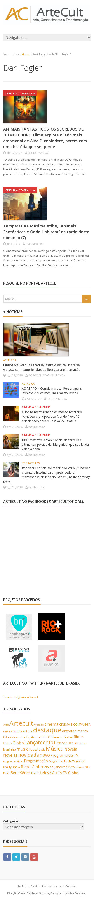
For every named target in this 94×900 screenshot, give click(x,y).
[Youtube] (34, 857)
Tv (59, 772)
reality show (11, 767)
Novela (70, 749)
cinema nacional (13, 731)
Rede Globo (32, 766)
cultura (27, 731)
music (22, 749)
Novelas (10, 755)
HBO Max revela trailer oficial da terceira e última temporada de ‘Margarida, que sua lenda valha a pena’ (55, 444)
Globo (18, 742)
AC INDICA (9, 360)
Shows (80, 767)
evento (58, 737)
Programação (36, 760)
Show (70, 766)
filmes (7, 743)
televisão (48, 772)
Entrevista (9, 737)
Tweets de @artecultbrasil (20, 697)
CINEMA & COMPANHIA (20, 93)
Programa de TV (64, 755)
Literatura (64, 742)
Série (15, 772)
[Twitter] (16, 857)
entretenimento (75, 731)
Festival (68, 737)
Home (26, 54)
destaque (47, 730)
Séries (25, 772)
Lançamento (38, 742)
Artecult (21, 723)
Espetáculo (33, 737)
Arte (6, 724)
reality (80, 761)
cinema (51, 724)
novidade (28, 755)
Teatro (35, 773)
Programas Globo (13, 761)
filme (78, 736)
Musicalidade (37, 749)
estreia (47, 736)
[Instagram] (25, 857)
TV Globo (70, 772)
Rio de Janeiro (55, 767)
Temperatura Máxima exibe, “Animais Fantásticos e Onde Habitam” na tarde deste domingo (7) (46, 231)
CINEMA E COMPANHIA (75, 724)
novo (45, 755)
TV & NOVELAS (31, 463)
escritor (20, 737)
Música (55, 748)
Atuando (39, 724)
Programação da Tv (62, 761)
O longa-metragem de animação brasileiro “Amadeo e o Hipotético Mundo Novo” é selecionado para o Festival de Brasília (52, 416)
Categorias (11, 821)
